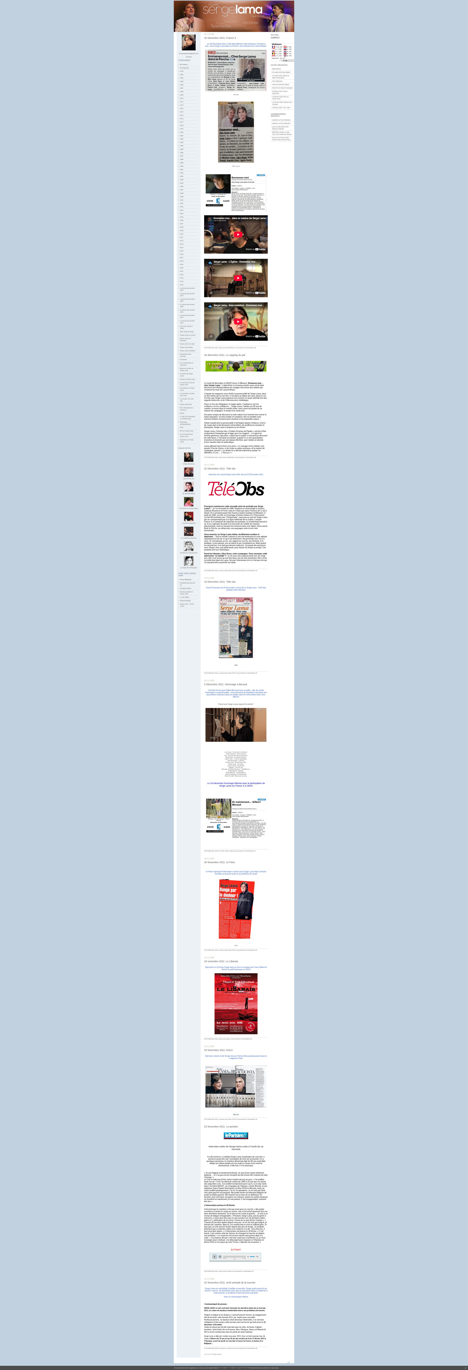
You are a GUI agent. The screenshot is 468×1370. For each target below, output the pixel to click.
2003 (181, 210)
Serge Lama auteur (186, 347)
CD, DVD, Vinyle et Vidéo (226, 851)
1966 (181, 85)
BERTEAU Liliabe (278, 132)
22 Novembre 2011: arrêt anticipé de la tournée (229, 1282)
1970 (181, 98)
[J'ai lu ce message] (466, 1368)
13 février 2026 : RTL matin (281, 108)
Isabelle (275, 120)
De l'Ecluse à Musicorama (188, 553)
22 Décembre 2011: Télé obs (219, 468)
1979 (181, 129)
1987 (181, 156)
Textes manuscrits (186, 404)
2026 (181, 427)
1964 (181, 78)
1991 (181, 170)
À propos (189, 57)
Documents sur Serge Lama (227, 1348)
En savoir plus (274, 1368)
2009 (181, 230)
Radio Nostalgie (185, 601)
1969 (181, 95)
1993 (181, 176)
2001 (181, 203)
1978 (181, 125)
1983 (181, 142)
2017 (181, 258)
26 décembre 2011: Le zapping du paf (224, 355)
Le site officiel (184, 597)
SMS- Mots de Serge (187, 332)
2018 (181, 261)
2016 (181, 254)
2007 (181, 224)
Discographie (184, 68)
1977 (181, 122)
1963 (181, 74)
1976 (181, 119)
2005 (181, 217)
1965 (181, 81)
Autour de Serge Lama (187, 379)
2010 (181, 234)
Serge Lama (236, 1157)
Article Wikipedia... (186, 579)
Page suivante (217, 1354)
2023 (181, 278)
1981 (181, 136)
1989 (181, 163)
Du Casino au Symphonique (188, 508)
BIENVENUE (276, 69)
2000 (181, 200)
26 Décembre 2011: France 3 (220, 38)
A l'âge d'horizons (189, 464)
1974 (181, 112)
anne (274, 127)
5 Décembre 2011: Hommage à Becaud (225, 684)
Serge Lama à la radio (187, 344)
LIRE (236, 665)
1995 (181, 183)
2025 (181, 285)
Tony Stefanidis (277, 81)
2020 (181, 268)
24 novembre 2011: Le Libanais (221, 961)
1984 (181, 146)
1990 (181, 166)
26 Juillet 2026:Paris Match (281, 72)
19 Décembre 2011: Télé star (220, 581)
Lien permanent (239, 347)
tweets (182, 413)
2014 (181, 247)
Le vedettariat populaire (189, 538)
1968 (181, 91)
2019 (181, 264)
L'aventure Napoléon (189, 523)
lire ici (236, 1115)
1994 (181, 180)
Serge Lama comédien (187, 351)
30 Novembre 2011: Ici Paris (219, 862)
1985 (181, 149)
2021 (181, 271)
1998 (181, 193)
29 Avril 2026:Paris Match (280, 84)
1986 (181, 153)
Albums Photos (184, 448)
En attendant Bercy (188, 493)
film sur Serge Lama (186, 431)
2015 (181, 251)
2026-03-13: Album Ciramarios (282, 88)
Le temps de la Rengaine (188, 568)
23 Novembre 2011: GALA (218, 1050)
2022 (181, 275)
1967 (181, 88)
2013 (181, 244)
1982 (181, 139)
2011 (181, 237)
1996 (181, 186)
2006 (181, 220)
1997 (181, 190)
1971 (181, 102)
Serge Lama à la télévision (226, 347)
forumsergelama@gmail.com (188, 53)
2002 (181, 207)
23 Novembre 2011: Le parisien (221, 1126)
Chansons (183, 359)
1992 (181, 173)
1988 (181, 159)
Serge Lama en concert (187, 335)
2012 (181, 241)
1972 (181, 105)
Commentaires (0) (250, 347)
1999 (181, 197)
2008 (181, 227)
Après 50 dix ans (188, 479)
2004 (181, 214)
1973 (181, 108)
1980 (181, 132)
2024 (181, 281)
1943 (181, 71)
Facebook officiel (185, 588)
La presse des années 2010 (227, 570)
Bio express (184, 64)
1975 (181, 115)
